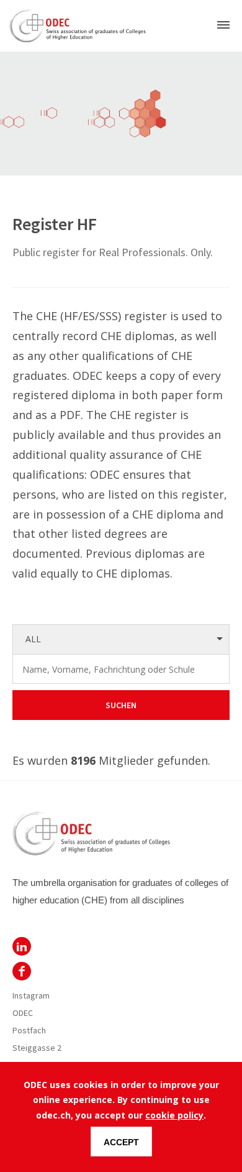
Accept (121, 1142)
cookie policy (174, 1115)
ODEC (21, 946)
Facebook (21, 971)
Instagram (31, 995)
